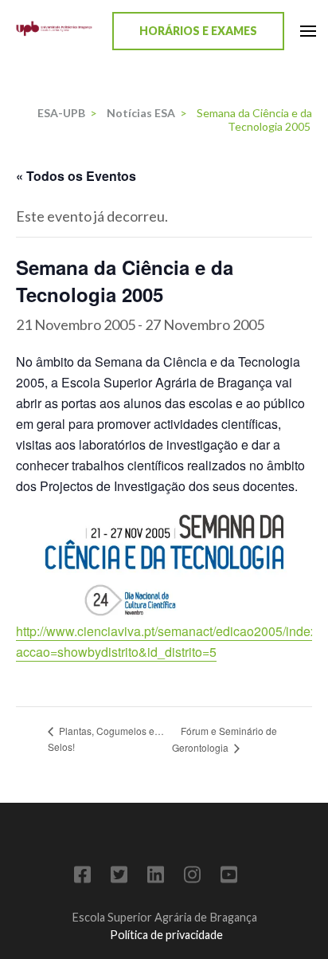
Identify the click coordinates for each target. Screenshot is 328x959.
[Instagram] (192, 877)
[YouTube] (229, 877)
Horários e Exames (198, 30)
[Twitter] (119, 877)
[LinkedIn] (155, 877)
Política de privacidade (166, 934)
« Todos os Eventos (76, 176)
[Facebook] (82, 877)
